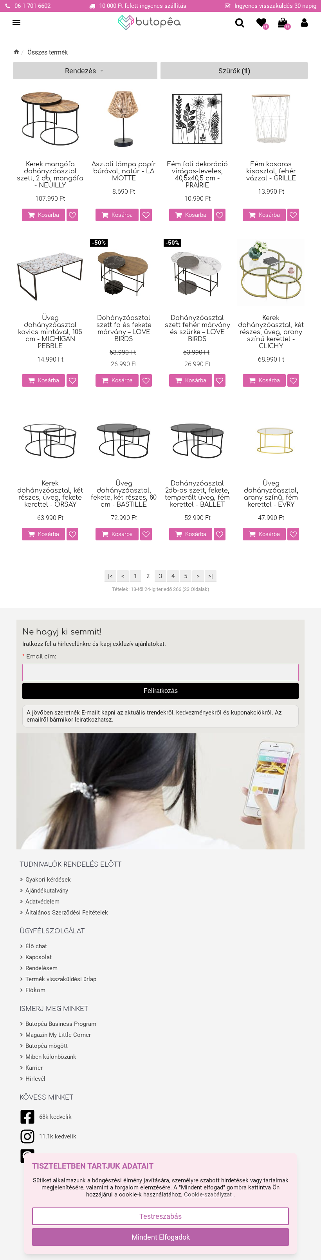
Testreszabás (160, 1216)
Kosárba (48, 214)
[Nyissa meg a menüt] (16, 22)
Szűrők (234, 71)
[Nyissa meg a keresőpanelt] (240, 22)
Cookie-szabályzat (208, 1194)
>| (210, 576)
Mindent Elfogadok (161, 1237)
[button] (304, 22)
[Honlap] (150, 23)
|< (110, 576)
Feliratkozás (161, 690)
